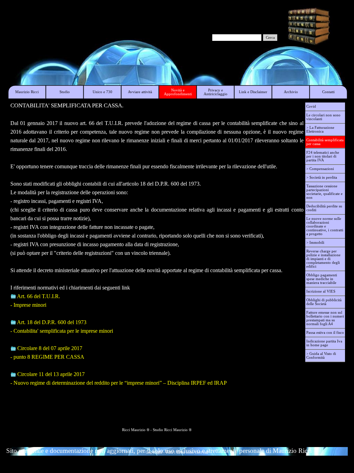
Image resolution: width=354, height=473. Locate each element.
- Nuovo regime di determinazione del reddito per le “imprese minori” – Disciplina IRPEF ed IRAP (118, 383)
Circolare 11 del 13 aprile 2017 (51, 374)
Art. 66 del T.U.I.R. (38, 296)
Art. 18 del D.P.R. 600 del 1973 (51, 322)
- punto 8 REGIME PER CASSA (47, 357)
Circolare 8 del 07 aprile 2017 (49, 348)
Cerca (270, 37)
